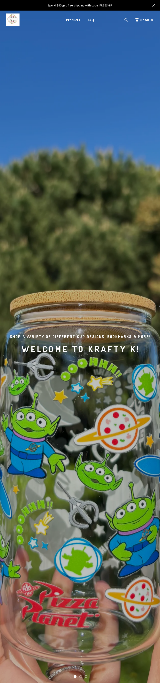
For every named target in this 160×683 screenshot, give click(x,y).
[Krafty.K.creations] (13, 19)
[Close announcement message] (154, 5)
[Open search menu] (126, 20)
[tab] (75, 676)
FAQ (91, 20)
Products (73, 20)
